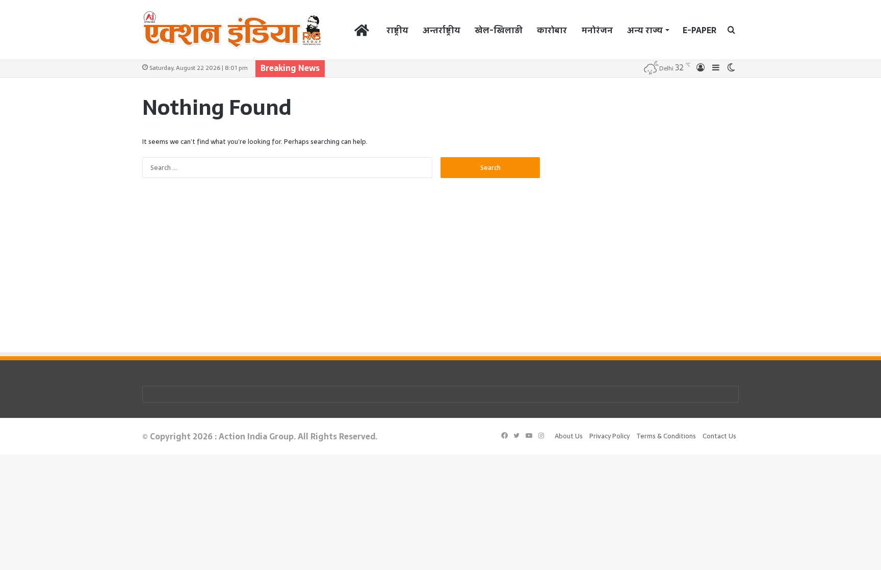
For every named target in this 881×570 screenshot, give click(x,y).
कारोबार (552, 30)
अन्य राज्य (645, 30)
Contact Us (719, 436)
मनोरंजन (597, 30)
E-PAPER (699, 30)
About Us (569, 436)
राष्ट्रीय (397, 30)
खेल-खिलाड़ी (499, 30)
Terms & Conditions (666, 436)
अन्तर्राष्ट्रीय (441, 30)
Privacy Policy (609, 436)
